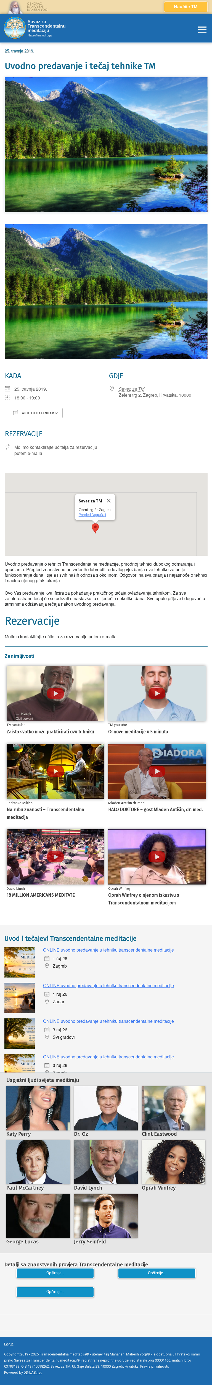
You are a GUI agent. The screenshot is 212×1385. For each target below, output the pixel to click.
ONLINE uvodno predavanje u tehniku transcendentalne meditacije (108, 950)
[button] (95, 528)
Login (8, 1344)
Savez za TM (131, 389)
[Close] (108, 500)
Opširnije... (55, 1273)
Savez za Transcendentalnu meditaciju (47, 26)
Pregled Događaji (92, 515)
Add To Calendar (37, 413)
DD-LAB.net (33, 1372)
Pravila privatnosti (154, 1366)
